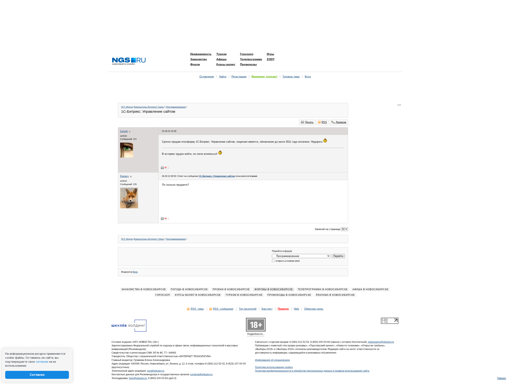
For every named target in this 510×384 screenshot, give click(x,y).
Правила (283, 308)
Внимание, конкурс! (264, 76)
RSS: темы (197, 308)
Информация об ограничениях (272, 360)
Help (296, 308)
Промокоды (248, 64)
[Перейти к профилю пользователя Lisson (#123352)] (126, 156)
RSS (324, 122)
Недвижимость (201, 54)
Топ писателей (247, 308)
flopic (135, 272)
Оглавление (206, 76)
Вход (308, 76)
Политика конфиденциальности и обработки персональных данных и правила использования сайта (312, 370)
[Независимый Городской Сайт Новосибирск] (129, 61)
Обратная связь (313, 308)
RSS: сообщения (223, 308)
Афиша (221, 59)
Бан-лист (267, 308)
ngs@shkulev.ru (155, 370)
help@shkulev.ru (138, 378)
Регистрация (238, 76)
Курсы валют (225, 64)
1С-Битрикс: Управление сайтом (217, 176)
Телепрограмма (251, 59)
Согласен (37, 375)
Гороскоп (246, 54)
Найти (222, 76)
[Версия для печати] (162, 167)
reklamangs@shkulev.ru (381, 342)
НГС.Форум (127, 107)
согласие (42, 361)
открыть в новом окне (287, 261)
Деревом (341, 122)
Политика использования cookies (274, 367)
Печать (309, 122)
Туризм (221, 54)
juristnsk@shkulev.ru (201, 374)
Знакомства (198, 59)
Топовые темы (291, 76)
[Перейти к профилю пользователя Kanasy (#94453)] (129, 207)
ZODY (271, 59)
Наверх (501, 378)
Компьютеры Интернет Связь (149, 107)
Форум (195, 64)
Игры (270, 54)
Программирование (176, 107)
